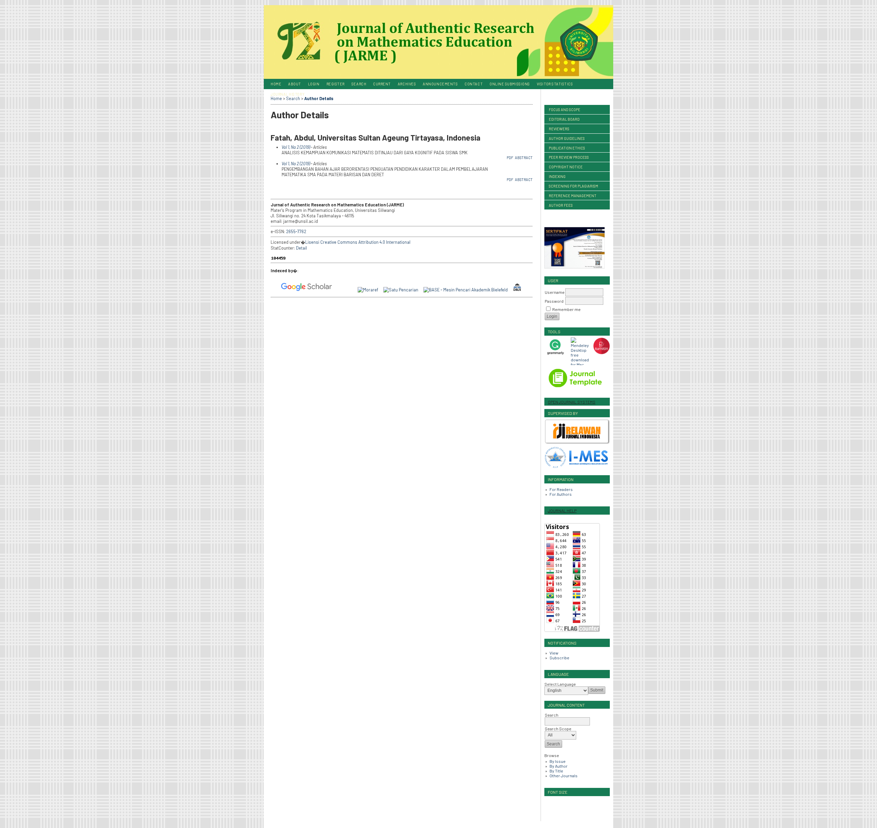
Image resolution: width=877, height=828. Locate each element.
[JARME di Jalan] (344, 289)
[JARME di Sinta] (273, 289)
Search (358, 84)
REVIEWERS (559, 129)
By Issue (557, 761)
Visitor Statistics (555, 84)
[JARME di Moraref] (370, 289)
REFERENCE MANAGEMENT (572, 195)
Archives (407, 84)
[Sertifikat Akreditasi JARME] (576, 267)
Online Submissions (510, 84)
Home (276, 84)
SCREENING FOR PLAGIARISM (573, 186)
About (294, 84)
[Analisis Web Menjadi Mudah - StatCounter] (281, 259)
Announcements (440, 84)
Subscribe (559, 657)
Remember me (566, 309)
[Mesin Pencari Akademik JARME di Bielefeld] (468, 289)
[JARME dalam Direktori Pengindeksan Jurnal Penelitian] (519, 289)
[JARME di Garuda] (278, 289)
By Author (558, 766)
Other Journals (563, 775)
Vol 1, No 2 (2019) (296, 147)
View (553, 652)
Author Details (318, 98)
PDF (510, 157)
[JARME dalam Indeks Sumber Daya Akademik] (355, 289)
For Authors (560, 494)
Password (554, 301)
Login (314, 84)
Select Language (560, 684)
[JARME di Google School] (309, 289)
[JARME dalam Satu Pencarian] (403, 289)
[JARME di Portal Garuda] (339, 289)
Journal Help (562, 510)
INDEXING (557, 176)
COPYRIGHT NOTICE (566, 167)
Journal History (288, 94)
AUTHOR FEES (561, 205)
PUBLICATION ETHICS (567, 148)
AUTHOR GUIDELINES (567, 138)
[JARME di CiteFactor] (350, 289)
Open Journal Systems (571, 401)
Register (335, 84)
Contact (474, 84)
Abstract (524, 157)
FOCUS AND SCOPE (564, 109)
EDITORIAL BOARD (564, 119)
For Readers (561, 489)
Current (382, 84)
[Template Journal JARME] (579, 389)
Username (555, 292)
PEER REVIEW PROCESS (569, 157)
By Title (556, 770)
